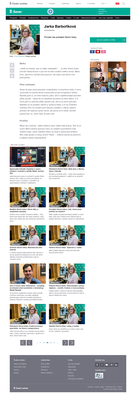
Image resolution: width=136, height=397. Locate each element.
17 (40, 343)
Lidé (53, 18)
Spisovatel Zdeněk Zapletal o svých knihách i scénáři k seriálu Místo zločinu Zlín (27, 171)
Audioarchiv (102, 11)
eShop (16, 373)
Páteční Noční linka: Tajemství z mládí (65, 247)
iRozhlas (40, 3)
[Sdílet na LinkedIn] (12, 76)
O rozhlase (91, 3)
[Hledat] (123, 3)
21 (54, 343)
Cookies (90, 387)
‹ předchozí (29, 343)
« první (23, 343)
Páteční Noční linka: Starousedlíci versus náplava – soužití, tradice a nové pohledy (66, 287)
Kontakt (71, 376)
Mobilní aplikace (47, 373)
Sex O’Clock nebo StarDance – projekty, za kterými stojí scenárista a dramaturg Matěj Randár (27, 288)
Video (68, 18)
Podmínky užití (110, 387)
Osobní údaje (99, 387)
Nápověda (72, 367)
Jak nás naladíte (106, 18)
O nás (76, 18)
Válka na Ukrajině (20, 364)
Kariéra (70, 373)
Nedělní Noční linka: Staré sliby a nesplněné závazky (24, 210)
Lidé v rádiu (72, 370)
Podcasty (44, 370)
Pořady (23, 18)
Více (118, 18)
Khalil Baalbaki (19, 56)
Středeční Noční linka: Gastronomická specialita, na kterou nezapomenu (26, 327)
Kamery (100, 13)
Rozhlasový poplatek (75, 379)
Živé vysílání (45, 364)
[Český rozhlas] (18, 3)
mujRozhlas (65, 3)
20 (51, 343)
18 (44, 343)
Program (52, 3)
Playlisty (44, 18)
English (119, 387)
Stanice (78, 3)
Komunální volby (20, 367)
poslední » (71, 343)
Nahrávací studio (88, 18)
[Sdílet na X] (12, 70)
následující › (65, 343)
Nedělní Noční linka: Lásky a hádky (64, 326)
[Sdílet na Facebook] (12, 65)
